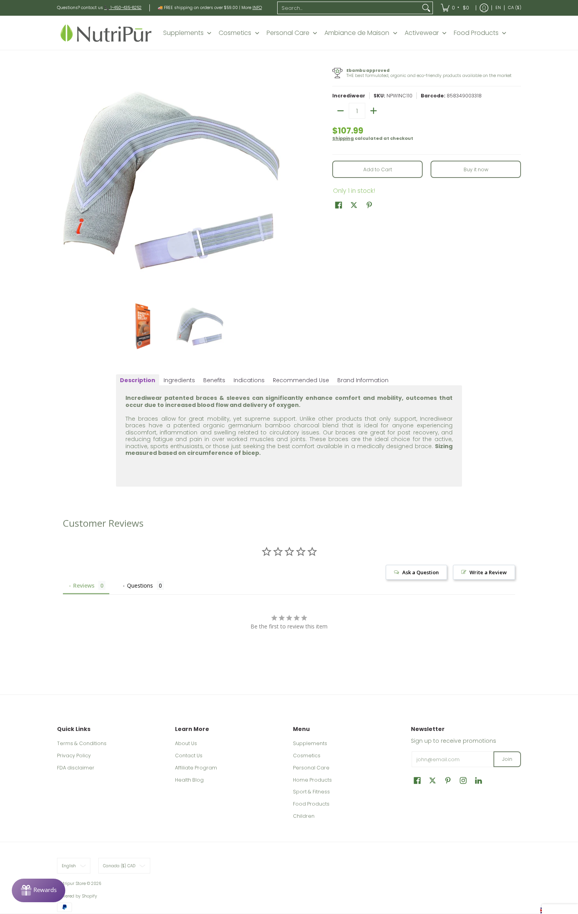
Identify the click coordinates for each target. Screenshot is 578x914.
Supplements (310, 743)
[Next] (279, 180)
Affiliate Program (196, 767)
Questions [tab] (140, 585)
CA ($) (514, 8)
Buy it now (476, 169)
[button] (338, 204)
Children (304, 816)
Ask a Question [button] (420, 572)
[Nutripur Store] (106, 33)
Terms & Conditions (82, 743)
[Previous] (62, 180)
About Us (186, 743)
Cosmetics (306, 755)
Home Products (312, 780)
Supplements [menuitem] (183, 33)
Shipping (343, 138)
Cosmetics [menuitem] (235, 33)
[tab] (137, 380)
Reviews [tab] (83, 585)
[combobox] (349, 8)
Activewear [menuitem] (422, 33)
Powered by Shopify (77, 896)
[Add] (373, 110)
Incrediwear (348, 95)
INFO (257, 8)
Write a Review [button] (488, 572)
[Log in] (484, 8)
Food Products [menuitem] (476, 33)
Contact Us (188, 755)
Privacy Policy (74, 755)
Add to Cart (377, 169)
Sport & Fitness (311, 791)
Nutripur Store (71, 884)
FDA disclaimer (75, 767)
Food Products (311, 803)
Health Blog (189, 780)
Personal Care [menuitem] (288, 33)
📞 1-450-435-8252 (123, 8)
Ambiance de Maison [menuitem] (356, 33)
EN (498, 8)
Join (507, 759)
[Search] (426, 8)
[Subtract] (340, 110)
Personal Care (311, 767)
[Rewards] (38, 890)
